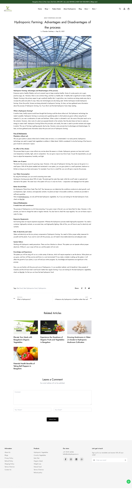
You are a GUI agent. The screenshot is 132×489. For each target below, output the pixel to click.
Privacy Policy (9, 458)
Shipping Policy (9, 464)
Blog (80, 9)
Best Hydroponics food (30, 288)
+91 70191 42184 (68, 452)
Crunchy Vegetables (40, 455)
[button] (128, 9)
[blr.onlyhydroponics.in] (7, 9)
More (86, 9)
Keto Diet (36, 458)
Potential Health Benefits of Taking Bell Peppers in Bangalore (24, 366)
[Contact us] (129, 482)
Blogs (6, 455)
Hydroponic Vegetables (41, 452)
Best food (20, 288)
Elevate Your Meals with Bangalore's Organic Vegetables (23, 340)
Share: (77, 288)
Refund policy (38, 472)
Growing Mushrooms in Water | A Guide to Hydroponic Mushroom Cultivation (79, 340)
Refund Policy (9, 461)
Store (93, 9)
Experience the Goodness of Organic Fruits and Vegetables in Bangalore (52, 340)
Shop (46, 9)
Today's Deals (56, 9)
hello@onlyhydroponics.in (70, 454)
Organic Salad (38, 461)
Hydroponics (42, 288)
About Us (7, 452)
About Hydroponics (70, 9)
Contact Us (8, 470)
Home (40, 9)
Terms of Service (9, 467)
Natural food (37, 467)
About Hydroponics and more (52, 18)
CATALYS (24, 486)
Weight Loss (37, 464)
